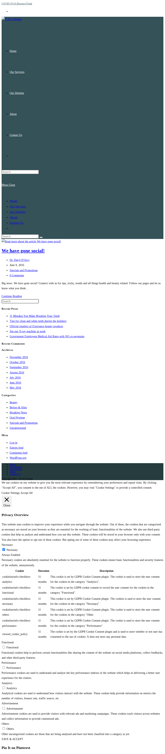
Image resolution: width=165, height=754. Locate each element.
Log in (13, 442)
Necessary (12, 549)
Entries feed (16, 447)
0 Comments (17, 275)
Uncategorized (18, 427)
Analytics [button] (7, 683)
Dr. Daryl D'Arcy (20, 260)
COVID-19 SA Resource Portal (17, 3)
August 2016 (17, 372)
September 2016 (19, 367)
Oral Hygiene (17, 417)
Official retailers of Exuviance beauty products (36, 326)
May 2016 (15, 387)
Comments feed (18, 452)
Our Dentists (17, 211)
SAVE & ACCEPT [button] (12, 739)
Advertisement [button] (10, 703)
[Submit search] (41, 237)
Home (13, 201)
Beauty (14, 402)
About (14, 217)
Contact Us (17, 222)
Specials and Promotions (24, 270)
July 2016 (15, 377)
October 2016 (17, 362)
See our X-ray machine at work (27, 331)
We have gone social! (23, 250)
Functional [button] (8, 642)
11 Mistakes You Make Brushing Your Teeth (35, 316)
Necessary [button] (7, 544)
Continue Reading (12, 296)
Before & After (18, 407)
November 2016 (19, 357)
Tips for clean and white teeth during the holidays (38, 321)
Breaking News (18, 412)
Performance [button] (9, 662)
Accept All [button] (27, 492)
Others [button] (5, 723)
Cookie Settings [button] (11, 492)
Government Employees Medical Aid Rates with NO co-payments (47, 336)
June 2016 (15, 382)
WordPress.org (18, 457)
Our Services (18, 206)
